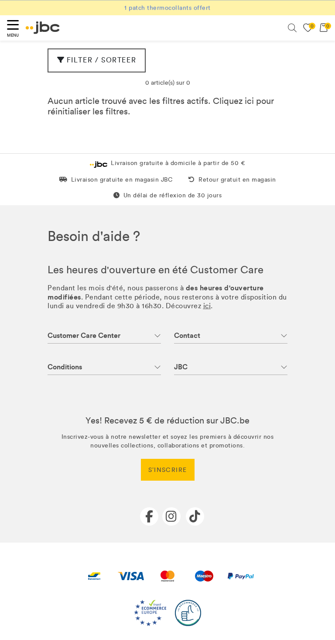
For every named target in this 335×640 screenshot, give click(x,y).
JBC (181, 367)
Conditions (65, 367)
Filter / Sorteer (102, 60)
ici (249, 101)
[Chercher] (292, 28)
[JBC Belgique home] (42, 27)
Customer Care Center (84, 335)
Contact (187, 335)
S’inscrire (167, 470)
